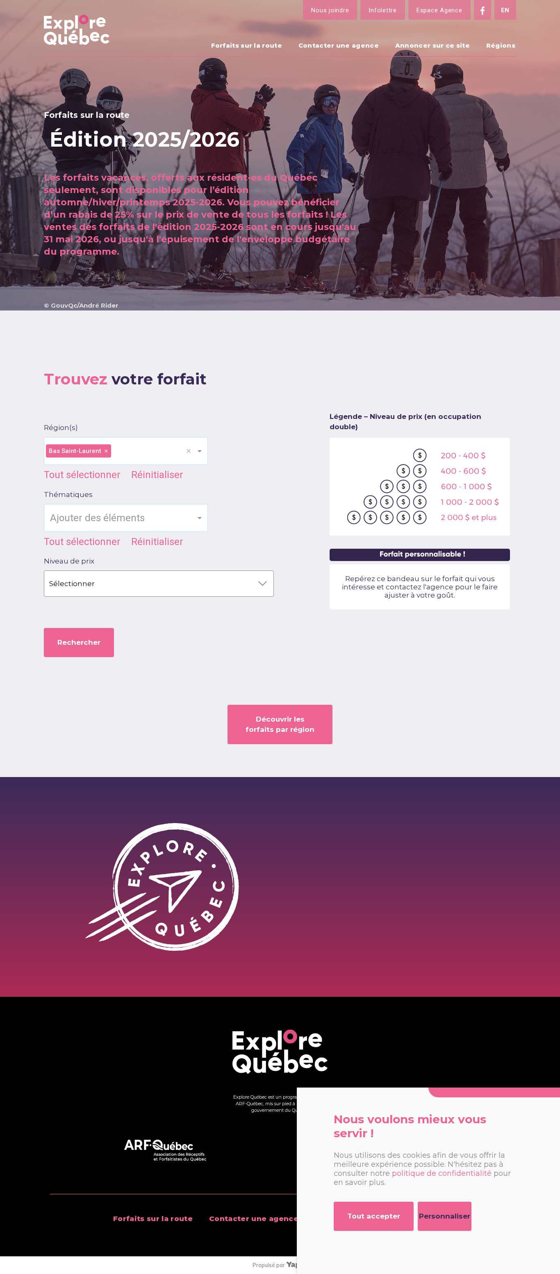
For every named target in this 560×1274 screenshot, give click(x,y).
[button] (191, 451)
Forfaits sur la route (246, 45)
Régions (500, 45)
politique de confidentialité (442, 1173)
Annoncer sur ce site (432, 45)
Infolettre (383, 10)
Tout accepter (373, 1216)
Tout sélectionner (82, 475)
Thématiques (68, 494)
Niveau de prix (69, 561)
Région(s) (61, 427)
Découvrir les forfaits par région (280, 724)
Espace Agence (439, 10)
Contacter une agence (338, 45)
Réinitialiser (157, 475)
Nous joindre (330, 10)
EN (505, 10)
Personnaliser (444, 1216)
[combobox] (149, 451)
